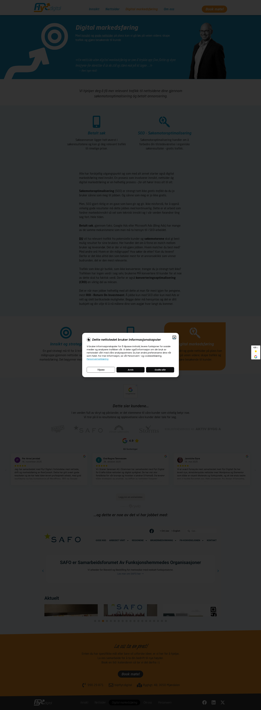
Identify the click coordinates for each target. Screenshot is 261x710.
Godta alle (160, 369)
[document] (130, 355)
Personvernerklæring (97, 359)
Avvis (130, 369)
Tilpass (101, 369)
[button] (174, 337)
